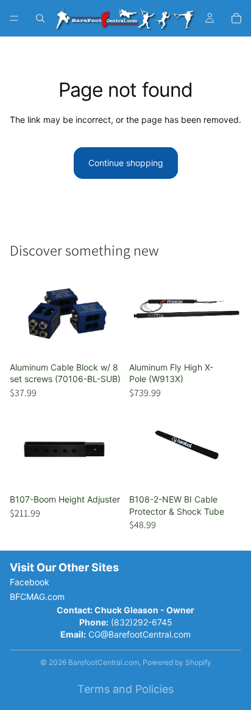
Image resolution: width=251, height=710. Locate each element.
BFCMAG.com (37, 596)
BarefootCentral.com (103, 662)
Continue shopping (125, 163)
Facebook (29, 582)
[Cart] (236, 18)
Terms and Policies (125, 689)
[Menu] (14, 18)
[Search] (40, 18)
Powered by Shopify (177, 662)
